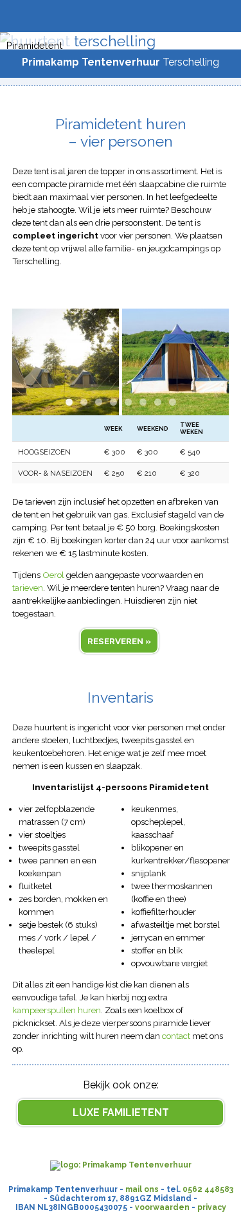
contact (176, 1036)
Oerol (53, 575)
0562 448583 (208, 1189)
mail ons (142, 1189)
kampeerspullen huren (56, 1010)
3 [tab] (98, 402)
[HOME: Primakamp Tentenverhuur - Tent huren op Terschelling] (121, 1164)
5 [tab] (128, 402)
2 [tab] (83, 402)
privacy (211, 1207)
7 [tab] (157, 402)
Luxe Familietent (121, 1112)
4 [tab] (113, 402)
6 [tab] (143, 402)
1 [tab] (69, 402)
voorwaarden (162, 1207)
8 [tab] (172, 402)
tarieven (27, 587)
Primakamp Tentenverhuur (91, 62)
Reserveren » (119, 641)
